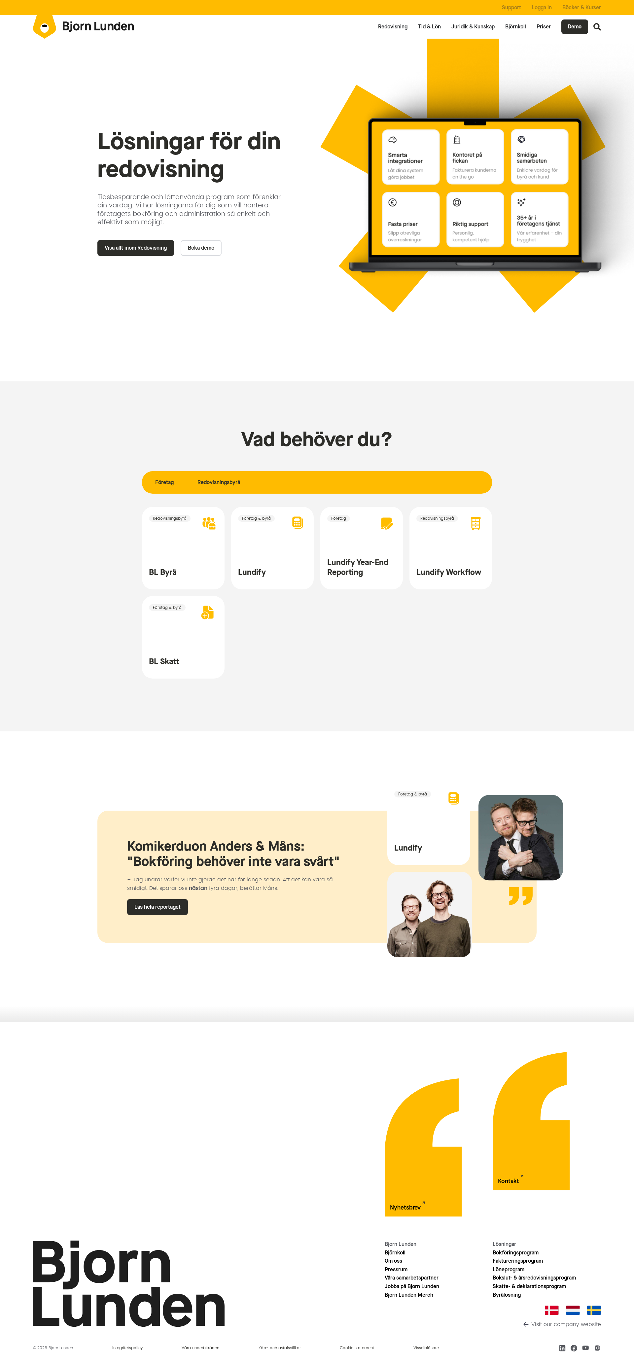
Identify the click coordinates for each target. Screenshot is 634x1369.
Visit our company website (566, 1324)
